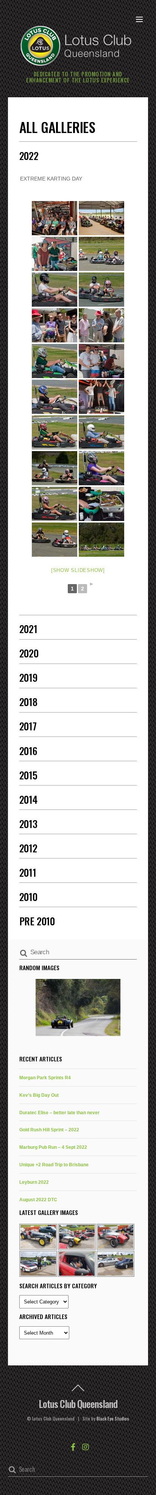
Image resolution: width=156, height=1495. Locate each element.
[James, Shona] (101, 289)
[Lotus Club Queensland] (76, 45)
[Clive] (101, 432)
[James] (54, 289)
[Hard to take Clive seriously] (101, 325)
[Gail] (54, 397)
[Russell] (54, 361)
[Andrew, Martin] (54, 540)
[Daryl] (54, 432)
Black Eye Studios (113, 1419)
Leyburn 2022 (34, 1182)
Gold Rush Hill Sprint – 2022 (49, 1129)
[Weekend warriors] (101, 218)
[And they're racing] (101, 540)
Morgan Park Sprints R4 (45, 1077)
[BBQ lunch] (101, 504)
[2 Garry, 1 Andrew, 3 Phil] (101, 397)
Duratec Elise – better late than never (59, 1112)
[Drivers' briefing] (54, 218)
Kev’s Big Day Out (39, 1095)
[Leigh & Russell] (54, 254)
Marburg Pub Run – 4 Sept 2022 (53, 1147)
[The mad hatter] (54, 325)
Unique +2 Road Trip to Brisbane (54, 1164)
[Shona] (54, 504)
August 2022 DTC (38, 1199)
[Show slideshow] (78, 570)
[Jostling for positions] (101, 254)
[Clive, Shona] (54, 468)
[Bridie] (101, 468)
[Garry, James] (101, 361)
